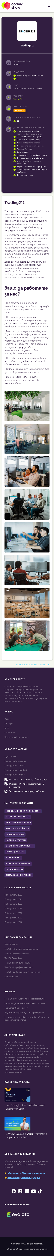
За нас (7, 719)
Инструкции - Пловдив (15, 770)
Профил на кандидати (15, 761)
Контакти (9, 732)
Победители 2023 (13, 904)
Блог (6, 728)
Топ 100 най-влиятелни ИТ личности (22, 972)
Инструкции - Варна (14, 774)
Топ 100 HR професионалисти (18, 967)
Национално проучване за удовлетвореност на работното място (26, 1018)
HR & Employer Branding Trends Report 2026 (25, 999)
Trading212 (18, 99)
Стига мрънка (11, 976)
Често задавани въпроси (16, 737)
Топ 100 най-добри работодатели (21, 949)
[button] (48, 6)
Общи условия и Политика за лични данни (27, 1249)
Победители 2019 (13, 922)
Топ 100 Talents (11, 944)
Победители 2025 (13, 895)
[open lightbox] (27, 406)
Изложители (10, 756)
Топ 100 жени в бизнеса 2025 (18, 963)
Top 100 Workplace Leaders (16, 953)
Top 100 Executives (13, 958)
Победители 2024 (13, 899)
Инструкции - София (14, 765)
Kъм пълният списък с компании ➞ (33, 664)
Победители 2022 (13, 908)
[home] (11, 6)
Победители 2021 (13, 913)
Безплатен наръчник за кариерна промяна (24, 1012)
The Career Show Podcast (16, 1008)
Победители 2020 (13, 917)
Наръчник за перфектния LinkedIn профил (24, 1003)
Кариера (8, 723)
